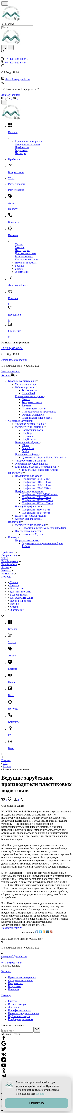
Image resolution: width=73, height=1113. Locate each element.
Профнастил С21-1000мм (36, 497)
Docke (25, 451)
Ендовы (26, 405)
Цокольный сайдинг (27, 454)
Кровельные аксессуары (29, 396)
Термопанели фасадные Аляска (40, 469)
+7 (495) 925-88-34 (15, 58)
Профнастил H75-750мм (36, 512)
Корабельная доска (32, 429)
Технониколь (29, 390)
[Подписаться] (36, 1030)
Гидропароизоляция (27, 540)
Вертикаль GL (30, 436)
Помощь (6, 576)
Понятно (36, 1103)
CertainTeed (28, 393)
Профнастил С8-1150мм (36, 478)
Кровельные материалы (28, 141)
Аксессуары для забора (28, 518)
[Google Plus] (51, 932)
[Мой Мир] (47, 932)
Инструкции (22, 250)
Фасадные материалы (27, 144)
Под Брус (27, 433)
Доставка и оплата (25, 253)
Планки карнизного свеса (37, 417)
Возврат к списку (11, 927)
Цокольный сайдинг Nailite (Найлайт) (44, 457)
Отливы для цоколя (33, 414)
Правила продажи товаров (23, 1013)
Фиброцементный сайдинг (30, 460)
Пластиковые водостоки (29, 531)
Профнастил (22, 147)
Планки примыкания (34, 408)
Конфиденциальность (20, 1019)
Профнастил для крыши (29, 491)
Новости (6, 570)
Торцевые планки (32, 402)
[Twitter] (40, 932)
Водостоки (21, 150)
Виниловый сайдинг (27, 442)
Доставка (13, 1007)
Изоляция (20, 153)
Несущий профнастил (28, 506)
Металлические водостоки (30, 524)
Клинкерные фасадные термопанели (36, 466)
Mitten (25, 445)
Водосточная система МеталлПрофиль (44, 527)
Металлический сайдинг (29, 426)
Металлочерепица (25, 384)
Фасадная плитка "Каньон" (31, 423)
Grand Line (28, 448)
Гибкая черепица (25, 387)
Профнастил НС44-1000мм (37, 503)
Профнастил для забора (29, 475)
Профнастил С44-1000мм (36, 488)
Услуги (19, 268)
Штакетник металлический (31, 515)
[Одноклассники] (44, 932)
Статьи (19, 244)
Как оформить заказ (26, 259)
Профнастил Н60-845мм (36, 509)
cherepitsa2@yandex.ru (17, 79)
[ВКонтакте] (37, 932)
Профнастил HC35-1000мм (37, 500)
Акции (5, 567)
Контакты (7, 573)
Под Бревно (28, 439)
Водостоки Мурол (32, 534)
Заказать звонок (10, 94)
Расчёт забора (9, 564)
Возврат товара (24, 256)
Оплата (12, 1001)
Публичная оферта (25, 262)
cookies (40, 1093)
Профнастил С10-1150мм (36, 482)
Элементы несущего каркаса (31, 463)
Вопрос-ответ (9, 555)
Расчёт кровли (9, 561)
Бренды (19, 265)
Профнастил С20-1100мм (36, 485)
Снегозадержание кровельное (39, 411)
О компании (22, 271)
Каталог (6, 375)
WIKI (4, 558)
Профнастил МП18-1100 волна (40, 494)
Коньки (26, 399)
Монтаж (19, 247)
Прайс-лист (8, 552)
